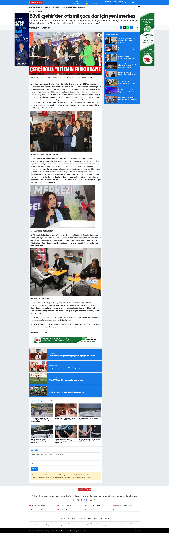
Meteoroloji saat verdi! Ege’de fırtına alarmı (88, 419)
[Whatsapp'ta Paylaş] (127, 27)
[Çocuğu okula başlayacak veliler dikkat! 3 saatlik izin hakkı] (66, 410)
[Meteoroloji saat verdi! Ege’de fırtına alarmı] (90, 410)
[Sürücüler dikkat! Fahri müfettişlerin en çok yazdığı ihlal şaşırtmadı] (66, 431)
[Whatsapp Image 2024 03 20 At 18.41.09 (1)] (62, 206)
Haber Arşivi (119, 510)
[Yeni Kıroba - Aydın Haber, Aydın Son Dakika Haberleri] (36, 2)
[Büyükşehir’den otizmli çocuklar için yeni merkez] (65, 53)
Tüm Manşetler (63, 510)
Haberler (32, 11)
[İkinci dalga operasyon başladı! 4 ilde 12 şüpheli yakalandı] (90, 431)
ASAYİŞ (32, 7)
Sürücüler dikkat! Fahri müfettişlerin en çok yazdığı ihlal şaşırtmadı (65, 440)
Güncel (40, 11)
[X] (78, 500)
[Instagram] (84, 500)
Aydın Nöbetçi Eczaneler (39, 505)
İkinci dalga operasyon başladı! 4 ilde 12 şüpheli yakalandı (89, 440)
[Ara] (139, 2)
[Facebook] (74, 500)
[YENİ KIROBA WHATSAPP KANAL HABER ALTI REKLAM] (66, 340)
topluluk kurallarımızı (48, 475)
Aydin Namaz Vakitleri (94, 505)
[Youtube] (91, 500)
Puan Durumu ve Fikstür (38, 510)
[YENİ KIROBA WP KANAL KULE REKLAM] (147, 39)
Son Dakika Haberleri (93, 510)
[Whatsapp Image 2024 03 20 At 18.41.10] (65, 272)
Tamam (138, 530)
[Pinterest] (81, 500)
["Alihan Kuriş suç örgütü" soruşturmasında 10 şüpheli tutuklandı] (42, 431)
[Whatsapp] (94, 500)
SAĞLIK (69, 7)
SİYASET (56, 7)
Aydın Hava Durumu (65, 505)
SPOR (63, 7)
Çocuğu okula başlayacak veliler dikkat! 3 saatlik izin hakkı (65, 419)
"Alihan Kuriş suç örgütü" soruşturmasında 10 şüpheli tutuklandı (39, 440)
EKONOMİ (39, 7)
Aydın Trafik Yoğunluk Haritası (123, 505)
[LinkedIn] (87, 500)
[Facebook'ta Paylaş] (121, 27)
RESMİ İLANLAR (79, 7)
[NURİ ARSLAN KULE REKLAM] (22, 39)
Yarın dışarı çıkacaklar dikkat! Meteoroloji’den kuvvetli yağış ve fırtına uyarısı (41, 419)
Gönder (34, 469)
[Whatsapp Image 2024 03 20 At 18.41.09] (61, 131)
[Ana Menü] (139, 7)
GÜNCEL (48, 7)
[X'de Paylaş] (124, 27)
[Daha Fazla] (131, 27)
